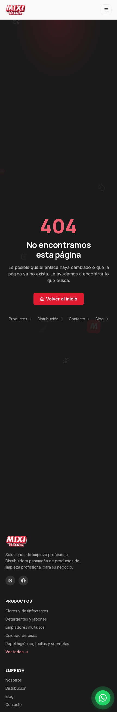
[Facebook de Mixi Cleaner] (23, 580)
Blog (100, 319)
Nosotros (13, 680)
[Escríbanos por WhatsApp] (102, 697)
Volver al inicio (61, 299)
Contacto (77, 319)
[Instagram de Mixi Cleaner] (10, 580)
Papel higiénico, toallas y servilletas (37, 643)
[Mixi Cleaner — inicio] (15, 9)
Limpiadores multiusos (25, 627)
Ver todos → (16, 651)
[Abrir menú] (106, 9)
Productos (18, 319)
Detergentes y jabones (26, 619)
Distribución (48, 319)
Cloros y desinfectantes (26, 611)
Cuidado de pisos (21, 635)
